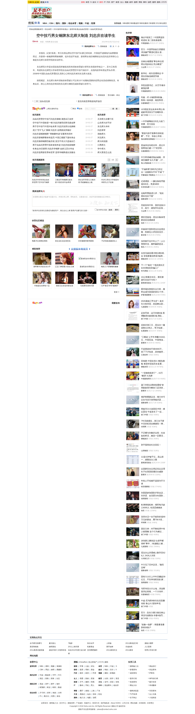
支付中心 (62, 703)
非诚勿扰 (128, 647)
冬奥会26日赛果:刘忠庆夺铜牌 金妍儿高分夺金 (53, 149)
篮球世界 (33, 666)
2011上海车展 (73, 647)
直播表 (59, 666)
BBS (145, 2)
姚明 (52, 670)
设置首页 (44, 703)
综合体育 (72, 23)
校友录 (116, 685)
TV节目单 (133, 694)
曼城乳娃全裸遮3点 (87, 267)
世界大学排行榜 (151, 650)
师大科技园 (102, 141)
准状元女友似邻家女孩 (64, 286)
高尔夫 (46, 696)
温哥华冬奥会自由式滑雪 (79, 29)
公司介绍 (125, 703)
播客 (106, 673)
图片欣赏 (152, 682)
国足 (41, 678)
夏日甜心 (52, 643)
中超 (87, 23)
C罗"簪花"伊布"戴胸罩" (109, 286)
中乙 (60, 675)
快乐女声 (90, 643)
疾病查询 (133, 682)
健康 (87, 682)
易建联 (59, 670)
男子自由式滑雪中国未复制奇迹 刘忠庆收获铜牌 (54, 145)
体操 (54, 693)
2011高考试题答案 (37, 650)
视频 (126, 2)
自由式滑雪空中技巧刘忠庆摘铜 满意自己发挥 (53, 119)
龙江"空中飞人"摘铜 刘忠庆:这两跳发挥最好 (52, 130)
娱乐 (94, 2)
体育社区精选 (38, 220)
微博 (135, 2)
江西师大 (101, 145)
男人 (92, 685)
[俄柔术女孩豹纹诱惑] (41, 231)
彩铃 (94, 694)
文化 (100, 682)
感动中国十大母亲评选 (57, 650)
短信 (89, 694)
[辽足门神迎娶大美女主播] (64, 258)
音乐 (111, 670)
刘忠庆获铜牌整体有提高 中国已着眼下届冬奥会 (54, 137)
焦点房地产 (93, 662)
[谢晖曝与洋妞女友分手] (42, 258)
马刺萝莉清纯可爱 (87, 286)
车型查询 (152, 691)
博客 (140, 2)
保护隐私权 (105, 703)
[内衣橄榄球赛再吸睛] (87, 231)
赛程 (47, 666)
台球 (60, 693)
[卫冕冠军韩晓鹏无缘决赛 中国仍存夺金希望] (64, 170)
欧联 (54, 687)
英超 (41, 684)
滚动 (58, 696)
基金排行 (152, 666)
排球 (48, 693)
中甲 (54, 675)
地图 (89, 698)
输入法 (82, 698)
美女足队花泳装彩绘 (63, 241)
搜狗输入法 (134, 666)
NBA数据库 (134, 23)
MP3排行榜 (153, 678)
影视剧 (112, 673)
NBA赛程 (126, 23)
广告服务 (79, 703)
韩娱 (106, 670)
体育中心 (34, 662)
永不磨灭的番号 (36, 643)
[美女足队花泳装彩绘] (64, 231)
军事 (81, 666)
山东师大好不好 (104, 123)
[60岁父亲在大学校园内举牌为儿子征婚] (110, 170)
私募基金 (90, 647)
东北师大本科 (103, 126)
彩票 (93, 23)
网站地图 (133, 703)
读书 (106, 682)
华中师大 (101, 149)
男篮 (47, 670)
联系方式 (96, 703)
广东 (98, 691)
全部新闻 (142, 703)
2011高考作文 (111, 650)
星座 (92, 678)
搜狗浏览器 (134, 691)
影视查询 (133, 670)
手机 (87, 685)
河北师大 (101, 137)
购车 (81, 673)
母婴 (81, 678)
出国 (106, 678)
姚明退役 (52, 647)
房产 (113, 2)
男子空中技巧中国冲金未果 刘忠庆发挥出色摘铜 (54, 126)
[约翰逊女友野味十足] (42, 277)
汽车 (108, 2)
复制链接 (103, 46)
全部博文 (150, 703)
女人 (122, 2)
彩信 (100, 694)
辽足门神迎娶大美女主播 (64, 267)
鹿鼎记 (82, 694)
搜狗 (158, 2)
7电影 (70, 643)
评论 (92, 666)
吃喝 (92, 682)
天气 (81, 682)
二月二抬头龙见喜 (42, 101)
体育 (87, 2)
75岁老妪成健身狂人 (109, 241)
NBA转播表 (143, 23)
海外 (58, 684)
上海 (93, 691)
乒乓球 (42, 693)
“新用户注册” (75, 211)
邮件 (131, 2)
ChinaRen (83, 662)
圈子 (81, 691)
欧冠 (48, 687)
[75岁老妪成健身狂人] (110, 231)
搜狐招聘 (71, 703)
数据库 (47, 675)
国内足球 (33, 675)
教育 (100, 678)
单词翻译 (152, 685)
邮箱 (87, 691)
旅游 (75, 682)
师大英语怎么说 (104, 152)
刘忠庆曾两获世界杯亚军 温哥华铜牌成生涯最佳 (54, 152)
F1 (41, 696)
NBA (45, 23)
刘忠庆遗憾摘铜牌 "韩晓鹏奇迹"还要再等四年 (53, 134)
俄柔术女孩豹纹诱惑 (39, 241)
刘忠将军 (101, 130)
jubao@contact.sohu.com (107, 709)
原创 (111, 682)
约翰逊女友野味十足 (42, 286)
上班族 (108, 643)
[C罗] (109, 277)
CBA (51, 23)
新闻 (83, 2)
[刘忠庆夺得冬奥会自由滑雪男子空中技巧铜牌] (41, 170)
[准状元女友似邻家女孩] (64, 277)
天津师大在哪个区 (105, 119)
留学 (111, 678)
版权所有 (122, 706)
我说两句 (107, 685)
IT (104, 2)
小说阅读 (152, 698)
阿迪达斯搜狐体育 (36, 29)
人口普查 (148, 647)
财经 (101, 2)
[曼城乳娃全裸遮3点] (87, 258)
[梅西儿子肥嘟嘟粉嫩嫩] (109, 258)
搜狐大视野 (149, 643)
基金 (92, 670)
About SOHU (116, 703)
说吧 (149, 2)
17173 (163, 2)
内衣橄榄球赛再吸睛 (86, 241)
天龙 (75, 694)
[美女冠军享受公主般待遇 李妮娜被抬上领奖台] (87, 170)
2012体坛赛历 (161, 23)
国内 (58, 23)
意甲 (47, 684)
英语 (117, 678)
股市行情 (133, 678)
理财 (87, 670)
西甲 (52, 684)
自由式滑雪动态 (96, 29)
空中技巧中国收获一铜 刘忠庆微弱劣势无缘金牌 (54, 123)
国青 (52, 678)
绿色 (117, 682)
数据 (60, 687)
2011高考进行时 (131, 643)
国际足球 (33, 684)
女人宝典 (152, 694)
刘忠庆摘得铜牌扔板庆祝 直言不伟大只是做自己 (54, 141)
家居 (117, 2)
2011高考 (129, 650)
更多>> (116, 292)
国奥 (47, 678)
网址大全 (133, 685)
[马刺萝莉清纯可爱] (87, 277)
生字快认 (133, 698)
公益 (87, 666)
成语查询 (133, 673)
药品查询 (152, 670)
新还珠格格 (34, 647)
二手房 (93, 673)
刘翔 (53, 696)
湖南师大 (101, 134)
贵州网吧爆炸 (92, 650)
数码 (81, 685)
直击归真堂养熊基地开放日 (90, 101)
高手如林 (109, 647)
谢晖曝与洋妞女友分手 (42, 267)
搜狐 (76, 662)
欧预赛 (42, 687)
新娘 (87, 678)
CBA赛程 (151, 23)
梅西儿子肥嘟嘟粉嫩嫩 (109, 267)
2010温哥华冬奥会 (61, 29)
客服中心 (87, 703)
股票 (81, 670)
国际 (64, 23)
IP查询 (151, 673)
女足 (58, 678)
